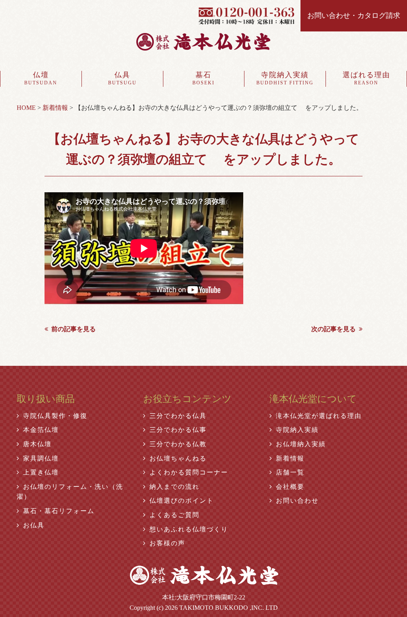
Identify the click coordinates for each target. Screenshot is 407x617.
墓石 (203, 78)
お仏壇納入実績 (301, 444)
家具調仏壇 (41, 458)
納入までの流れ (174, 486)
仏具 (122, 78)
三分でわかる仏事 (178, 429)
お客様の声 (167, 543)
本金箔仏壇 (41, 429)
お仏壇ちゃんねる (178, 458)
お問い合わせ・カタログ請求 (353, 16)
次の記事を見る (333, 329)
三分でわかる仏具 (178, 415)
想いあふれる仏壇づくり (188, 529)
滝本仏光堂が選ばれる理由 (319, 415)
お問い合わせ (297, 500)
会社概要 (290, 486)
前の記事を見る (73, 329)
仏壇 (40, 78)
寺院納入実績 (285, 78)
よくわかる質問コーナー (188, 472)
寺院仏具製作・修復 (55, 415)
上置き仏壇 (41, 472)
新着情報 (290, 458)
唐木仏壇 (37, 444)
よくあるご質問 (174, 515)
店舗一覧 (290, 472)
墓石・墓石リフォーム (59, 511)
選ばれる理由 (366, 78)
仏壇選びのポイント (181, 500)
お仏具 (34, 525)
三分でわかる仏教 (178, 444)
